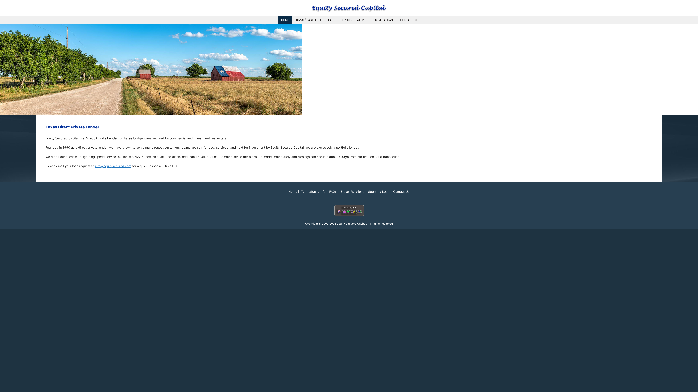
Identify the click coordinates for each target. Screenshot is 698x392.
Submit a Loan (383, 20)
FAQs (331, 20)
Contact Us (408, 20)
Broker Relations (354, 20)
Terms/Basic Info (313, 191)
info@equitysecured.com (113, 166)
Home (285, 20)
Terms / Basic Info (308, 20)
